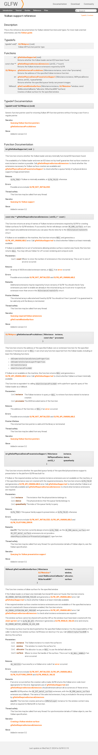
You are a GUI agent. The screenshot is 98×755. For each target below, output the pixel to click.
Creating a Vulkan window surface (24, 722)
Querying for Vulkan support (22, 202)
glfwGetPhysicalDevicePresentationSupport (36, 77)
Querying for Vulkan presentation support (28, 554)
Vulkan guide (26, 33)
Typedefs (83, 15)
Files (46, 10)
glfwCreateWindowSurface (29, 86)
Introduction (8, 10)
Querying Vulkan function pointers (25, 123)
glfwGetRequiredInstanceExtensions (33, 64)
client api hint (11, 621)
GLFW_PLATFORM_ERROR (21, 522)
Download (75, 4)
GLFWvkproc (23, 44)
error (60, 270)
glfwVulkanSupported (27, 57)
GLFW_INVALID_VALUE (64, 621)
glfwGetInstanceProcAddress (30, 70)
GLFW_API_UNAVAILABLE (15, 241)
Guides (27, 10)
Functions (90, 15)
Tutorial (19, 10)
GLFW (11, 4)
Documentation (60, 4)
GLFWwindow (65, 86)
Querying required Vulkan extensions (26, 316)
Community (89, 4)
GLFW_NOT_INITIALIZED (39, 187)
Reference (37, 10)
